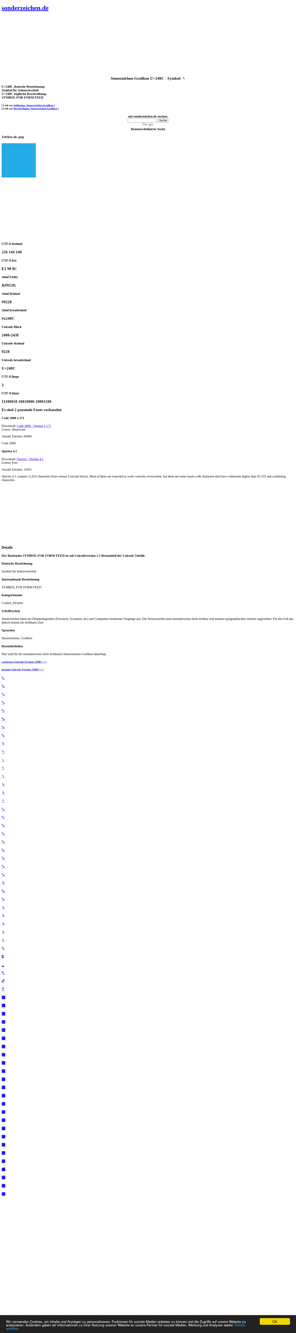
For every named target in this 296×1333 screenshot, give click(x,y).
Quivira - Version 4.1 (30, 459)
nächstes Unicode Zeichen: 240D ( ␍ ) (22, 669)
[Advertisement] (122, 44)
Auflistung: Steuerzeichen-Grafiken (33, 105)
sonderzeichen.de (25, 7)
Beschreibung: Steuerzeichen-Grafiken (35, 108)
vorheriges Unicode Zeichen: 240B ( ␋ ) (24, 661)
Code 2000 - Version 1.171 (34, 426)
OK (274, 1321)
